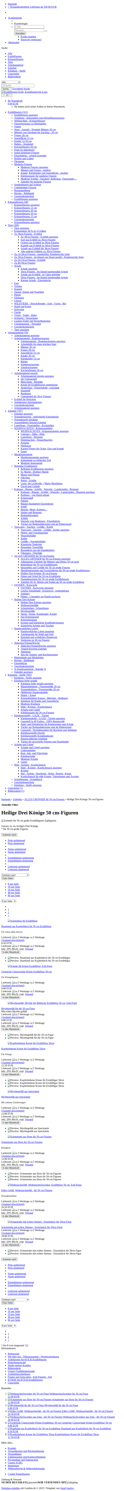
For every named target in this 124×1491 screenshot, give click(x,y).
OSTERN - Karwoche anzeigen (37, 588)
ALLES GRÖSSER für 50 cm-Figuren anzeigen (45, 558)
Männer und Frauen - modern (36, 170)
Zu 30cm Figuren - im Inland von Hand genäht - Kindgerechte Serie (49, 257)
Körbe (24, 538)
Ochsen (18, 286)
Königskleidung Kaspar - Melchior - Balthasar (44, 698)
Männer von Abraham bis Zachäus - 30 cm (36, 132)
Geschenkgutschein (24, 196)
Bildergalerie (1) (16, 791)
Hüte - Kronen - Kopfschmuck (36, 706)
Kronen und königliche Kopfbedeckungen (42, 622)
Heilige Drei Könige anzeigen (36, 602)
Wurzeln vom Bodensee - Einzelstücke (40, 521)
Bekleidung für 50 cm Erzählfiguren (39, 564)
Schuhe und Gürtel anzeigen (35, 747)
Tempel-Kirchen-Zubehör (34, 648)
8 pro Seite (13, 884)
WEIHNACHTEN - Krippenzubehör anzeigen (45, 431)
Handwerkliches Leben (26, 628)
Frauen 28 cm (21, 135)
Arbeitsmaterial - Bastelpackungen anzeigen (43, 341)
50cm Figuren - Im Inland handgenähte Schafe (44, 277)
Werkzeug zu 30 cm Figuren (35, 640)
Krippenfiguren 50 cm (25, 213)
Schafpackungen (29, 367)
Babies (24, 361)
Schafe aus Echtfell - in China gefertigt (40, 274)
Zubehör (12, 68)
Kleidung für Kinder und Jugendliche (40, 701)
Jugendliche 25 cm (23, 138)
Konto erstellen (28, 36)
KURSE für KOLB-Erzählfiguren (25, 1380)
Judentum (26, 651)
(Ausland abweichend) (12, 940)
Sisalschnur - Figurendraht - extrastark (40, 387)
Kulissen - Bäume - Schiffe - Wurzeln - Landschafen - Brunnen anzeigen (58, 492)
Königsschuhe (28, 756)
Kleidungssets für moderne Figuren (39, 176)
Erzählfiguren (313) (18, 112)
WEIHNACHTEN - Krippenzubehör (33, 428)
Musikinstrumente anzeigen (35, 457)
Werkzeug (26, 445)
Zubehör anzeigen (23, 413)
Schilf (24, 506)
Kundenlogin (15, 17)
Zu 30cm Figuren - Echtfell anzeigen (39, 236)
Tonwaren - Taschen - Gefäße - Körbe (33, 527)
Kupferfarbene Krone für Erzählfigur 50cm (23, 1048)
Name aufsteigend (17, 849)
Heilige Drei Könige (24, 599)
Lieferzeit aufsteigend (19, 866)
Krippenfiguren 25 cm (25, 216)
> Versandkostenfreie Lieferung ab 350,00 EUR (32, 6)
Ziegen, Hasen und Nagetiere (29, 292)
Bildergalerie (14, 76)
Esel (16, 283)
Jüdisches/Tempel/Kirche (27, 643)
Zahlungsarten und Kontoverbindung (27, 1457)
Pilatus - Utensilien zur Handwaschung (40, 596)
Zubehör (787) (15, 411)
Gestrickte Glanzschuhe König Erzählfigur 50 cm (26, 971)
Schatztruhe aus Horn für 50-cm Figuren (21, 1142)
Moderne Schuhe (29, 759)
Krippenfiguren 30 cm (25, 210)
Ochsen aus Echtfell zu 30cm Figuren (40, 242)
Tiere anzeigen (21, 228)
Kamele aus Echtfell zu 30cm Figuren (40, 245)
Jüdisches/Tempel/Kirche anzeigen (38, 646)
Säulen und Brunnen (31, 512)
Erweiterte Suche (21, 88)
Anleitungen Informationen (28, 402)
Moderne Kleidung (30, 704)
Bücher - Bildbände (24, 193)
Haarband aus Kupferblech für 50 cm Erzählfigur (26, 926)
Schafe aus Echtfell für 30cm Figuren (40, 248)
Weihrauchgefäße (29, 605)
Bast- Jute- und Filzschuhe (34, 753)
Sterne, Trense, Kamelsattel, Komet (39, 614)
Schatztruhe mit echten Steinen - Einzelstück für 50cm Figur (31, 1227)
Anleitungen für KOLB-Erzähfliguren (27, 1359)
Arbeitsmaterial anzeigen (26, 335)
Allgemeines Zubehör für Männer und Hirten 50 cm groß (50, 561)
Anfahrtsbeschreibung (19, 1374)
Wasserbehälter (28, 535)
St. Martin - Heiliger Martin (35, 471)
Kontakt (12, 1448)
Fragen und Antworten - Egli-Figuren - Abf (30, 1377)
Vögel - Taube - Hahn (25, 315)
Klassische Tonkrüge (31, 544)
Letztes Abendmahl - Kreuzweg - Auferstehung (45, 590)
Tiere (10, 62)
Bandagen (26, 393)
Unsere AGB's (15, 1462)
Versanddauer (15, 1454)
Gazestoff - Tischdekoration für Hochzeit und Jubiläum (49, 730)
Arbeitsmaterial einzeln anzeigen (37, 376)
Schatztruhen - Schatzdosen (35, 608)
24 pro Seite (14, 889)
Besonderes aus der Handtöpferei (37, 550)
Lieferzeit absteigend (18, 869)
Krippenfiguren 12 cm (25, 207)
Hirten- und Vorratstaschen (34, 532)
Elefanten (19, 297)
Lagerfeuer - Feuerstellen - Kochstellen (34, 425)
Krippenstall (27, 498)
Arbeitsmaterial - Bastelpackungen (31, 338)
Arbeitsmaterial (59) (18, 332)
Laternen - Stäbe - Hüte (33, 434)
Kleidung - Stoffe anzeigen (28, 677)
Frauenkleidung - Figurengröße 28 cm (40, 689)
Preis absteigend (16, 843)
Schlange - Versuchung (26, 318)
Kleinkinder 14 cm (30, 358)
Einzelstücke (20, 663)
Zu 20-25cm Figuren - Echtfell (29, 260)
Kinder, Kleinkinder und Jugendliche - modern (44, 173)
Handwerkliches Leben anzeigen (37, 631)
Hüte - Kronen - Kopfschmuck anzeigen (41, 767)
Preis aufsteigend (16, 840)
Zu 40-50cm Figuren (24, 263)
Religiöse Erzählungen (25, 466)
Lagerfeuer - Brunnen (32, 437)
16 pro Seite (14, 886)
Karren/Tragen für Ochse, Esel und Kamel (42, 448)
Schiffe (24, 518)
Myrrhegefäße (28, 611)
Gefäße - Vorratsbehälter (33, 541)
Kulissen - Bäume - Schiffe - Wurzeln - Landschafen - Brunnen (46, 489)
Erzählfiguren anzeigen (26, 115)
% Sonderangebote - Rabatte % (30, 669)
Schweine (19, 309)
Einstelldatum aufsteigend (21, 857)
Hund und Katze (22, 306)
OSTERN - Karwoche (25, 585)
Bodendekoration (29, 515)
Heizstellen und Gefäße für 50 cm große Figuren (45, 567)
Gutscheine (13, 73)
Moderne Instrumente (31, 463)
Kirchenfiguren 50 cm (25, 147)
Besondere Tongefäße (32, 547)
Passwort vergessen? (31, 39)
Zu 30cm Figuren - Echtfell (28, 234)
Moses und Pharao (30, 474)
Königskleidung (29, 619)
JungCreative (67, 1488)
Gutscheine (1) (15, 788)
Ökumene (19, 161)
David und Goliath (30, 486)
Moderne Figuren (23, 164)
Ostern (17, 126)
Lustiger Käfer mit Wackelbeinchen (32, 321)
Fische (17, 312)
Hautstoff (25, 390)
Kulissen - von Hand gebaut (35, 495)
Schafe (17, 265)
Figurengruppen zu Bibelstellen (30, 123)
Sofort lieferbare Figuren (26, 152)
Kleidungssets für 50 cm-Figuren (37, 712)
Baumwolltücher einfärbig (34, 738)
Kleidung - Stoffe (17, 70)
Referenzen (13, 1353)
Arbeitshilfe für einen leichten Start (38, 344)
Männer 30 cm (28, 347)
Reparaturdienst (22, 190)
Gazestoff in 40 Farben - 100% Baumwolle (43, 721)
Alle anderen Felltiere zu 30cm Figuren (41, 251)
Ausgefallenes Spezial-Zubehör (30, 422)
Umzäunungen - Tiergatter (27, 324)
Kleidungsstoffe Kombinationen (37, 735)
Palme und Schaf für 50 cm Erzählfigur (41, 576)
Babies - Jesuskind (23, 144)
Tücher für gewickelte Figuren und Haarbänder (45, 741)
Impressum (13, 1465)
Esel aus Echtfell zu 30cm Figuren (38, 239)
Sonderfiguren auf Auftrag (27, 184)
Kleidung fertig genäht (25, 680)
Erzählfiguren (15, 56)
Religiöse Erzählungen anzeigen (37, 469)
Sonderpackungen (30, 364)
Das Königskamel (30, 617)
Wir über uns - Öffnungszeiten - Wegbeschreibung (33, 1356)
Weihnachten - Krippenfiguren (29, 120)
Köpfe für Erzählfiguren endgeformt (39, 384)
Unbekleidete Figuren (25, 187)
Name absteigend (16, 852)
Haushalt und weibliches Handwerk (39, 637)
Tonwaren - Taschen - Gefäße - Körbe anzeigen (45, 529)
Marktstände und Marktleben (29, 657)
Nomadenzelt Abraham (26, 419)
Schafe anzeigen (29, 268)
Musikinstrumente (23, 454)
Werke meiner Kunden (19, 1365)
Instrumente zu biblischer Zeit (36, 460)
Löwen (17, 300)
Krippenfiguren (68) (18, 202)
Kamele (18, 289)
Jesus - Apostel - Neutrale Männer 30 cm (35, 129)
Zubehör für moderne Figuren (36, 181)
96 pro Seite (14, 895)
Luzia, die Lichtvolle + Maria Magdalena (41, 483)
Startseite (12, 4)
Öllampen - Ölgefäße (31, 553)
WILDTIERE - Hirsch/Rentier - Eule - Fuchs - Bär (40, 303)
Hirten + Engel (28, 695)
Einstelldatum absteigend (20, 860)
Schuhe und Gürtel (30, 709)
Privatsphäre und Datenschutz (23, 1459)
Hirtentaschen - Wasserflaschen (36, 440)
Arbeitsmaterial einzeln (26, 373)
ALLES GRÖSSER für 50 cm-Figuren (34, 556)
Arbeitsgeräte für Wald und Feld (37, 634)
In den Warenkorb (11, 952)
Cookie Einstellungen (19, 1474)
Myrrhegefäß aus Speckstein (15, 1096)
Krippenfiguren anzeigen (27, 205)
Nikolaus (25, 477)
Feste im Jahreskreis (24, 149)
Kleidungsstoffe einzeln (33, 733)
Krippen (25, 442)
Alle (10, 53)
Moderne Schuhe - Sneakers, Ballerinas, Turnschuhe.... (49, 178)
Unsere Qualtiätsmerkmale (21, 1371)
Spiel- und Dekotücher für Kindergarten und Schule (47, 724)
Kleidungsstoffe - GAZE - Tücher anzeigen (43, 718)
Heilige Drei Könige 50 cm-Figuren (39, 573)
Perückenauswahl (17, 1362)
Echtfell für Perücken (25, 399)
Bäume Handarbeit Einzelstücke (37, 503)
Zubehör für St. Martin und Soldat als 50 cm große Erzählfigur (52, 582)
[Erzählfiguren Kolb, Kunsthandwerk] (24, 92)
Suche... (6, 89)
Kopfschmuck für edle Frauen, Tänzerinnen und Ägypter (50, 776)
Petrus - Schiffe (28, 480)
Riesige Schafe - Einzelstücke (36, 280)
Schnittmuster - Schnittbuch (28, 779)
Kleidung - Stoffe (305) (20, 675)
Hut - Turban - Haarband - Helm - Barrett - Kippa (46, 773)
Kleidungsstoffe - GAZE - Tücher (31, 715)
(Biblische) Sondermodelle (34, 692)
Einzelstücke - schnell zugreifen (30, 155)
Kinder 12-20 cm (23, 141)
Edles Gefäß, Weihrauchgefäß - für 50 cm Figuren (26, 1190)
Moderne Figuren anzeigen (34, 167)
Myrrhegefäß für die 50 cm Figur (18, 1008)
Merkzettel (13, 42)
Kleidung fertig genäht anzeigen (37, 683)
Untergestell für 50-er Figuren (36, 396)
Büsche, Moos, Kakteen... (34, 509)
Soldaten (25, 593)
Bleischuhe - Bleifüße (32, 382)
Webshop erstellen (10, 1488)
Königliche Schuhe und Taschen (37, 625)
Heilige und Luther (24, 158)
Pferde (17, 294)
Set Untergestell (29, 379)
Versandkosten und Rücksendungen (26, 1451)
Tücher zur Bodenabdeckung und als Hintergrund (46, 524)
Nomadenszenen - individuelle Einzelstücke (36, 416)
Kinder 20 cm (28, 355)
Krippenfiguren (15, 59)
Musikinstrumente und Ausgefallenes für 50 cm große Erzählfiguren (55, 570)
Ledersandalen (28, 750)
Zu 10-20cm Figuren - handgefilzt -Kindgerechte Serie (42, 254)
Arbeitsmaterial (15, 65)
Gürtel (24, 762)
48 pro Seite (14, 892)
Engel (24, 451)
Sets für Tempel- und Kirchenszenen (39, 654)
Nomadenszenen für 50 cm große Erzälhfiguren (45, 579)
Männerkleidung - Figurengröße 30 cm (40, 686)
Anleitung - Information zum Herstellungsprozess (39, 118)
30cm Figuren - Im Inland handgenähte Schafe (44, 271)
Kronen (24, 770)
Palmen (24, 500)
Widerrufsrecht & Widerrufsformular (26, 1468)
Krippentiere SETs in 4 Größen (30, 231)
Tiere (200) (13, 225)
